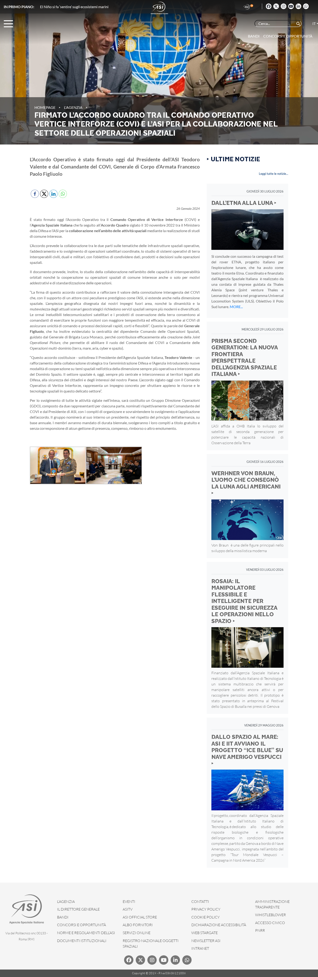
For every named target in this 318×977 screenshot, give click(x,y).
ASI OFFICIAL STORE (140, 917)
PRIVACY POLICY (205, 909)
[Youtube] (291, 6)
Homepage (44, 107)
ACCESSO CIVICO (270, 922)
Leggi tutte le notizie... (273, 173)
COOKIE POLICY (205, 917)
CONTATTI (200, 901)
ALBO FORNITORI (138, 924)
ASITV (127, 909)
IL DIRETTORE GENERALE (78, 909)
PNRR (260, 930)
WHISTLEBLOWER (270, 914)
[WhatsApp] (306, 6)
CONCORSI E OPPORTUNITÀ (81, 924)
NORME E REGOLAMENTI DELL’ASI (86, 932)
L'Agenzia (73, 107)
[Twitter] (276, 6)
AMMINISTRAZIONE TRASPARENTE (272, 904)
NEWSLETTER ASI (205, 940)
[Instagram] (283, 6)
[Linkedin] (298, 6)
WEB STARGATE (204, 932)
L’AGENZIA (66, 901)
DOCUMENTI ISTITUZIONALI (81, 940)
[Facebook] (268, 6)
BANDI (62, 917)
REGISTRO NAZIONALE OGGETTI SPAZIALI (151, 943)
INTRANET (200, 948)
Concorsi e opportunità (287, 36)
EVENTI (129, 901)
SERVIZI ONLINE (136, 932)
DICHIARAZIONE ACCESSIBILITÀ (218, 924)
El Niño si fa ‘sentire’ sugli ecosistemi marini (74, 6)
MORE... (236, 306)
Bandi (254, 36)
